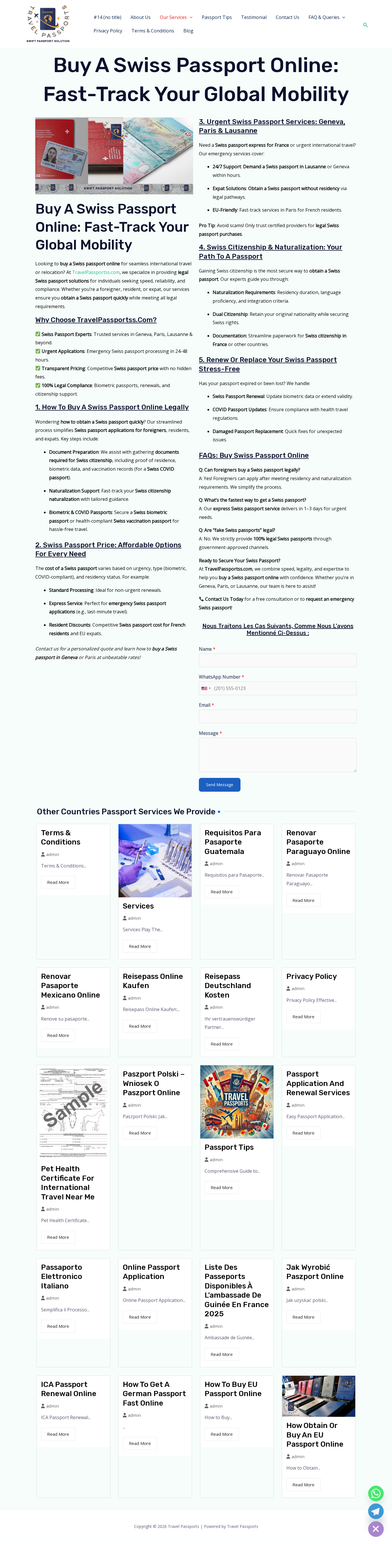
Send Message (219, 784)
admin (52, 854)
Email (206, 705)
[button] (190, 17)
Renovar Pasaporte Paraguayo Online (318, 842)
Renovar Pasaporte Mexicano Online (70, 986)
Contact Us (287, 17)
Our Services (173, 17)
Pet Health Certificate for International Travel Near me (68, 1182)
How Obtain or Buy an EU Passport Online (315, 1435)
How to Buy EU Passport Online (233, 1389)
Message (210, 733)
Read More (58, 882)
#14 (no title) (107, 17)
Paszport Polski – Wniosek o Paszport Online (154, 1083)
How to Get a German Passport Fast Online (154, 1394)
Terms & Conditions (152, 31)
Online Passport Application (151, 1272)
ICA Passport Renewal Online (68, 1389)
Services (138, 906)
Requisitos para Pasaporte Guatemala (233, 842)
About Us (141, 17)
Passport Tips (217, 17)
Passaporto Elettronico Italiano (61, 1276)
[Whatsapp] (376, 1493)
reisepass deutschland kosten (228, 986)
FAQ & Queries (323, 17)
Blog (188, 31)
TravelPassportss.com (96, 272)
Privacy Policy (108, 31)
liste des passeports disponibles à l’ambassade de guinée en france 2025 (237, 1291)
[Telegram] (376, 1511)
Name (207, 649)
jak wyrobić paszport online (315, 1272)
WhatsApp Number (221, 677)
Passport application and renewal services (318, 1083)
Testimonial (254, 17)
